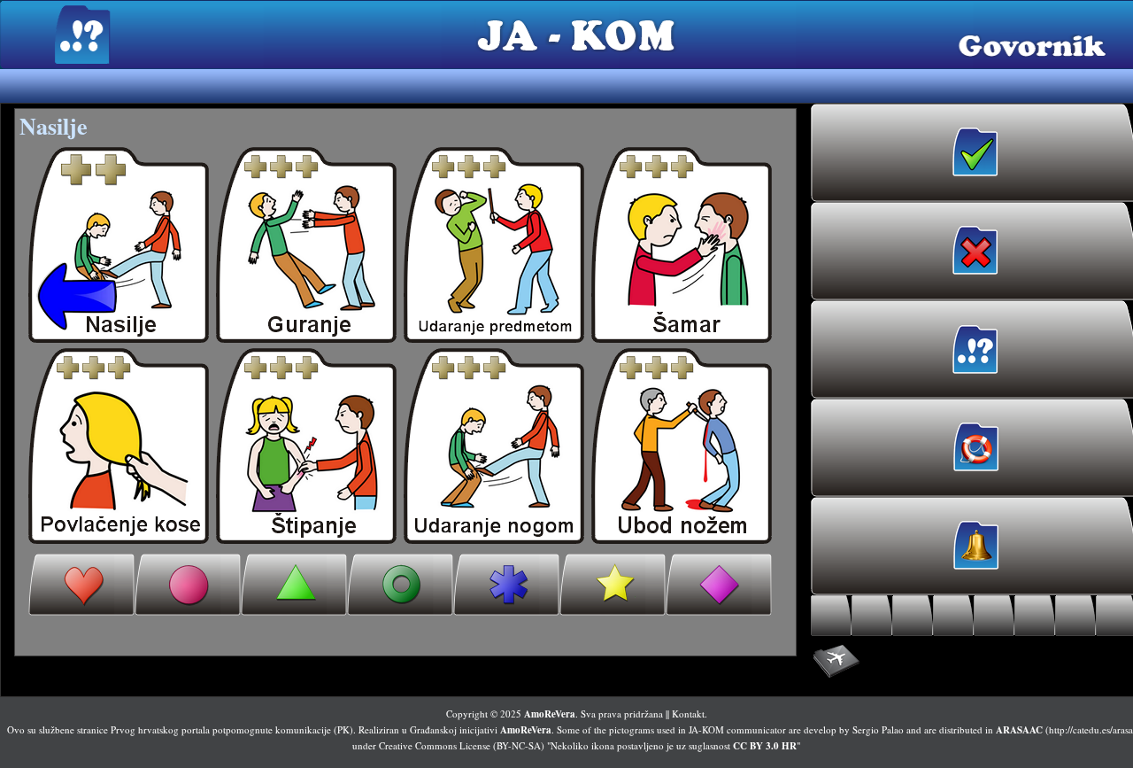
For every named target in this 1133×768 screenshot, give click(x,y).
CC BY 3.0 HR (765, 746)
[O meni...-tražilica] (831, 615)
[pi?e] (294, 585)
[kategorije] (506, 585)
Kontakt (688, 713)
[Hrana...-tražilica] (872, 615)
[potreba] (400, 585)
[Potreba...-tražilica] (994, 615)
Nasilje (53, 126)
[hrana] (188, 585)
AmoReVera (549, 714)
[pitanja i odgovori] (719, 585)
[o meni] (81, 585)
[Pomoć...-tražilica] (953, 615)
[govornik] (306, 245)
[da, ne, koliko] (612, 585)
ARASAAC (1019, 730)
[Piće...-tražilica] (912, 615)
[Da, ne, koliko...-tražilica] (1075, 615)
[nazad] (118, 245)
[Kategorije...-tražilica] (1034, 615)
